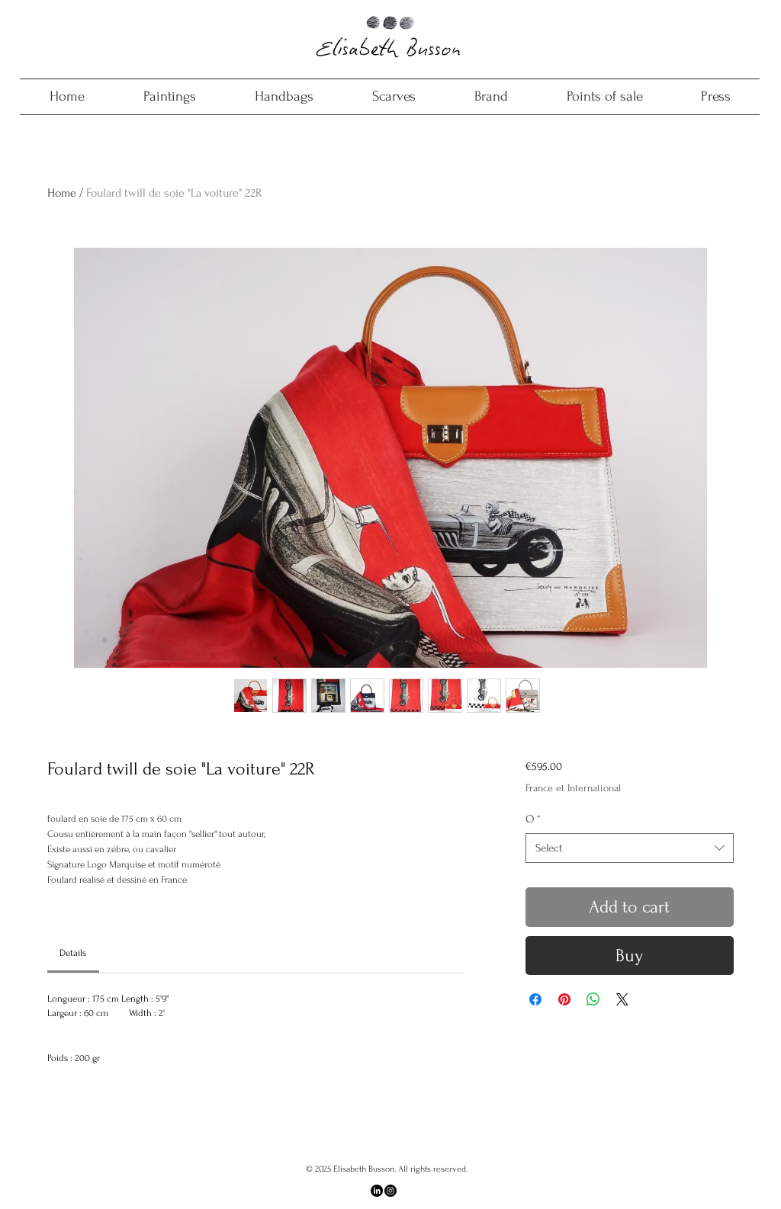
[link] (72, 953)
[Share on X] (622, 999)
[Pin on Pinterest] (564, 999)
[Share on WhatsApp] (593, 999)
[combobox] (629, 848)
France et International (573, 788)
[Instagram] (390, 1191)
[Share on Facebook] (535, 999)
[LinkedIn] (377, 1191)
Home (61, 193)
